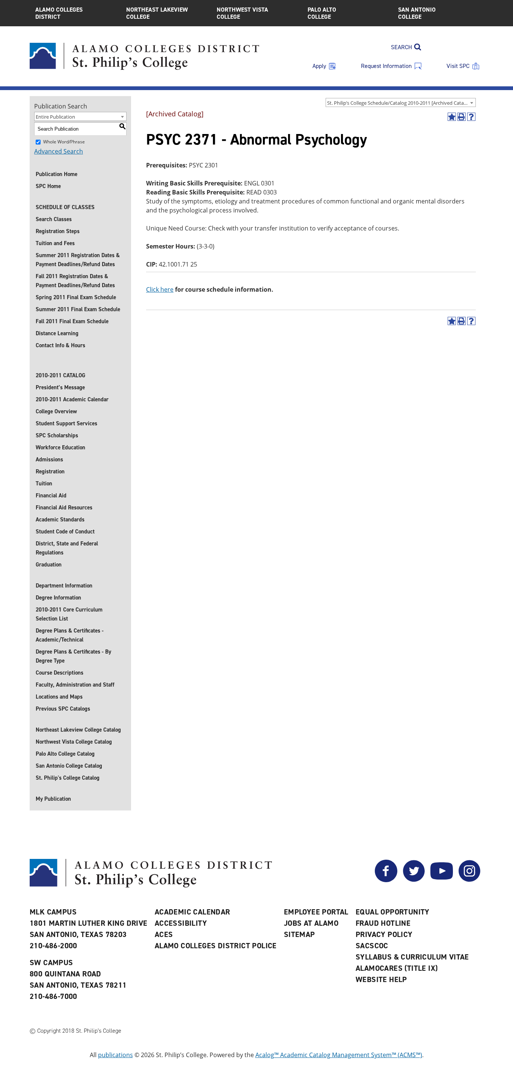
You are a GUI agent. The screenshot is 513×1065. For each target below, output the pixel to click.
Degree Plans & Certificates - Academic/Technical (70, 635)
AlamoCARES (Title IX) (397, 968)
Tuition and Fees (55, 243)
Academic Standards (60, 519)
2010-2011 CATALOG (60, 375)
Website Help (381, 979)
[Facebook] (386, 880)
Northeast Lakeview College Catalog (78, 730)
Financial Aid (51, 495)
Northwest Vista (242, 13)
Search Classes (54, 219)
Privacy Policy (384, 934)
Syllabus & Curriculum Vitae (412, 957)
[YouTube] (441, 880)
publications (115, 1055)
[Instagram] (469, 880)
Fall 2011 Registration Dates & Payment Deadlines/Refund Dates (75, 281)
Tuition (44, 483)
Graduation (49, 564)
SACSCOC (372, 946)
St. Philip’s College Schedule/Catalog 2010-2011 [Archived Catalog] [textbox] (399, 102)
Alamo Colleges (59, 13)
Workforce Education (60, 447)
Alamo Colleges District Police (216, 946)
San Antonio (417, 13)
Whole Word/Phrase (64, 142)
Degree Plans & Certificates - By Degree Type (73, 656)
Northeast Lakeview (157, 13)
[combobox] (401, 102)
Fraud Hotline (383, 923)
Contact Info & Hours (60, 345)
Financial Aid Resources (64, 507)
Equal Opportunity (393, 912)
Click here (160, 289)
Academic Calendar (192, 912)
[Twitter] (414, 880)
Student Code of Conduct (65, 531)
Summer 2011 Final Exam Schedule (78, 309)
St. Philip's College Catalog (68, 778)
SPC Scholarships (57, 435)
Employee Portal (316, 912)
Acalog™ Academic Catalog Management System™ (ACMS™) (338, 1055)
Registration (50, 471)
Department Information (64, 585)
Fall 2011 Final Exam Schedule (72, 321)
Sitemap (299, 934)
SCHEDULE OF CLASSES (65, 207)
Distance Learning (57, 333)
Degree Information (58, 597)
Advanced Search (58, 151)
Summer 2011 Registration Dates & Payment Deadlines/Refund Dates (78, 260)
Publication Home (56, 174)
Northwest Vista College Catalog (74, 742)
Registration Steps (58, 231)
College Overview (56, 411)
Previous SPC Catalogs (63, 709)
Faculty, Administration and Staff (75, 684)
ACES (164, 934)
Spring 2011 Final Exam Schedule (76, 297)
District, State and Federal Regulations (67, 548)
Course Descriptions (59, 672)
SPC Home (48, 186)
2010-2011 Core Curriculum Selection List (69, 614)
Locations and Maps (59, 696)
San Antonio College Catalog (69, 766)
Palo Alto (322, 13)
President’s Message (60, 387)
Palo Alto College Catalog (65, 754)
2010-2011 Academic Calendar (72, 399)
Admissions (49, 459)
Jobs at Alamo (311, 923)
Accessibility (181, 923)
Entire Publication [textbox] (55, 116)
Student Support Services (66, 423)
